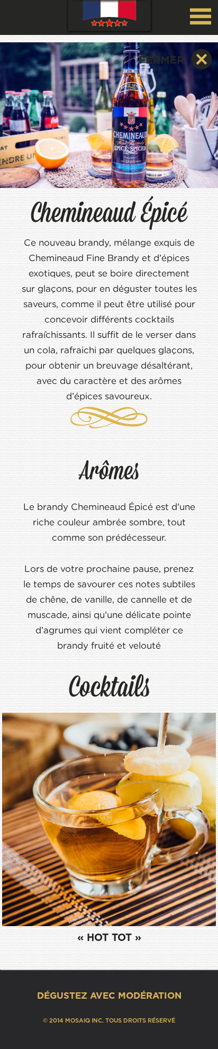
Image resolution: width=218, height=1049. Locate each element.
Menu (200, 16)
